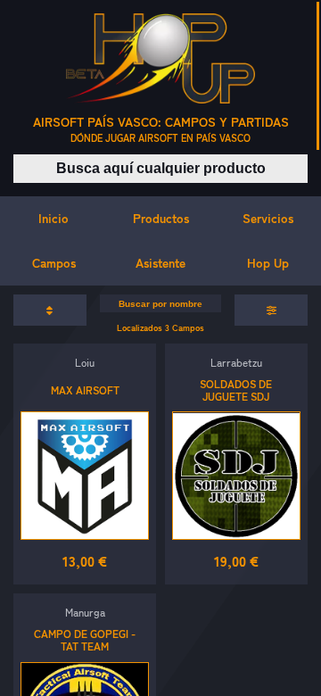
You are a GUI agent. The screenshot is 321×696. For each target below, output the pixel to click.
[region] (160, 348)
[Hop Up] (160, 58)
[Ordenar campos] (49, 310)
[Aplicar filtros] (271, 310)
